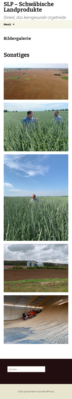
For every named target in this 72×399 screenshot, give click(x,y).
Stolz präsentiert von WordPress (36, 391)
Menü (7, 24)
